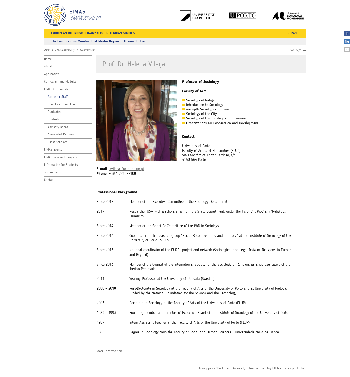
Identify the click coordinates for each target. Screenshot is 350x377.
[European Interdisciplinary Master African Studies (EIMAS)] (72, 15)
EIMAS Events (53, 149)
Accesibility (239, 368)
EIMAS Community (65, 50)
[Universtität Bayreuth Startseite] (197, 15)
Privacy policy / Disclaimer (214, 368)
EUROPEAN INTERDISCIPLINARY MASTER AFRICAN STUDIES (93, 33)
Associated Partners (61, 134)
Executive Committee (61, 104)
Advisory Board (58, 127)
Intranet (293, 33)
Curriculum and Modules (60, 81)
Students (54, 119)
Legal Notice (274, 368)
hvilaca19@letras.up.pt (126, 169)
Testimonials (52, 172)
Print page (295, 50)
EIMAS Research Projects (60, 157)
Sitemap (289, 368)
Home (47, 50)
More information (109, 351)
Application (51, 74)
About (48, 66)
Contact (49, 179)
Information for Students (61, 165)
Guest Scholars (57, 142)
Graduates (54, 112)
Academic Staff (87, 50)
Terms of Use (256, 368)
